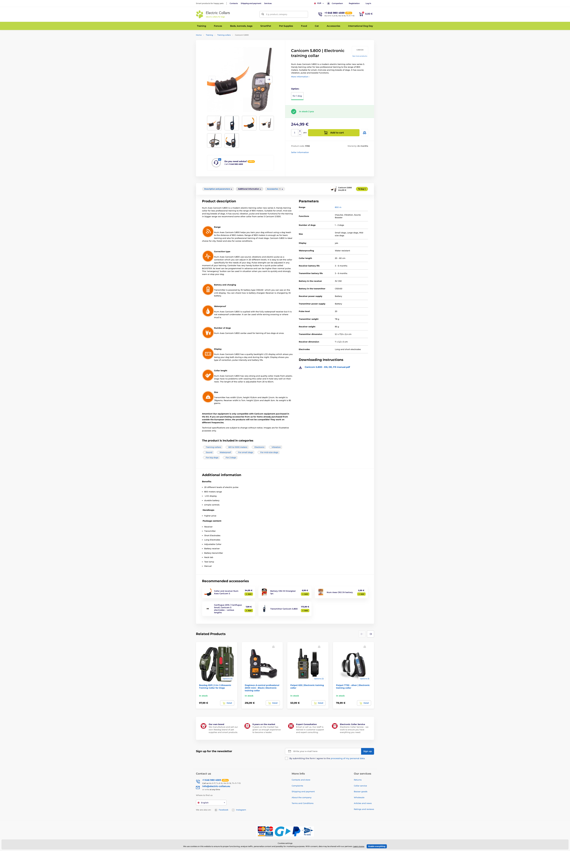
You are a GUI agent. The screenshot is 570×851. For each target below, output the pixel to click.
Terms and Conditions (303, 803)
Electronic (259, 447)
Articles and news (363, 803)
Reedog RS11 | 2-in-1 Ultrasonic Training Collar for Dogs (215, 686)
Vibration (276, 447)
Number (294, 132)
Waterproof (225, 452)
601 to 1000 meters (237, 447)
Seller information (300, 152)
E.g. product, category (276, 14)
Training (209, 35)
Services (268, 3)
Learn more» (358, 846)
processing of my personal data (348, 758)
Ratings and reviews (364, 809)
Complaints (297, 785)
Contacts (234, 3)
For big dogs (212, 457)
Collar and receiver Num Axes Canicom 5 (226, 592)
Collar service (360, 785)
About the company (301, 797)
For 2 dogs (231, 457)
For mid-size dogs (269, 452)
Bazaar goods (360, 791)
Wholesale (359, 797)
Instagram (241, 810)
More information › (300, 76)
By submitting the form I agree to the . (327, 758)
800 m (338, 207)
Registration (354, 3)
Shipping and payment (251, 3)
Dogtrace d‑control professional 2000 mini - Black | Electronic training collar (262, 688)
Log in (368, 3)
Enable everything (376, 846)
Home (199, 35)
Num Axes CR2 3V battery (340, 592)
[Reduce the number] (300, 134)
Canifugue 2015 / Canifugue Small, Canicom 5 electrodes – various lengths (228, 609)
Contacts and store (301, 780)
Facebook (223, 810)
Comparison (337, 3)
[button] (268, 79)
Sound (209, 452)
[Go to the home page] (213, 14)
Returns (358, 780)
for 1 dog (297, 96)
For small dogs (245, 452)
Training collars (224, 35)
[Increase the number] (300, 131)
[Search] (262, 14)
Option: (295, 88)
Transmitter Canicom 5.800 (284, 609)
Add (249, 594)
